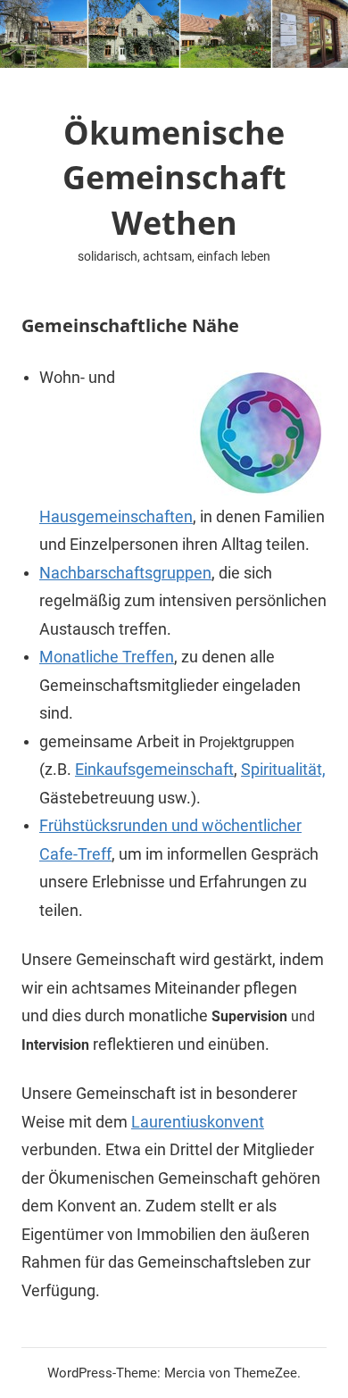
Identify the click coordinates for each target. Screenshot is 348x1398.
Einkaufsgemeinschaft (154, 769)
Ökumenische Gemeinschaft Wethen (174, 178)
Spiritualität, (283, 769)
